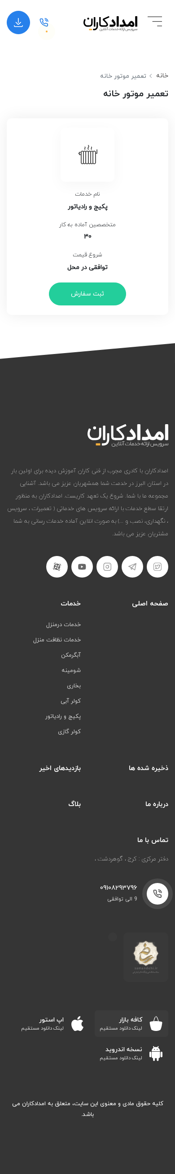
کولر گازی (69, 732)
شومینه (71, 671)
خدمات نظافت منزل (57, 640)
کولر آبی (71, 701)
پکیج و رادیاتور (63, 716)
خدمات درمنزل (63, 625)
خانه (162, 76)
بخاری (74, 686)
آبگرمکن (71, 655)
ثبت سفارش (87, 294)
